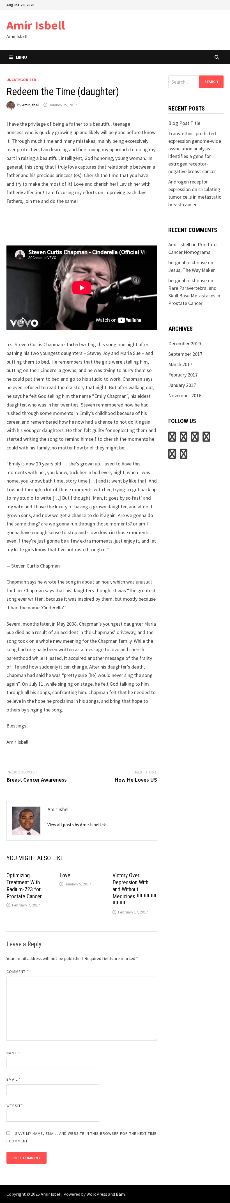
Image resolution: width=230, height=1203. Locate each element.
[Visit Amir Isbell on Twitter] (172, 438)
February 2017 (183, 374)
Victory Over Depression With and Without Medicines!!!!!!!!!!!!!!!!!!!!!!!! (134, 889)
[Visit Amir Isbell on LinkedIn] (195, 438)
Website (14, 1105)
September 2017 (185, 354)
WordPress (96, 1194)
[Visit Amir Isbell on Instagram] (206, 438)
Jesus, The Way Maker (191, 270)
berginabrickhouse (187, 262)
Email (13, 1079)
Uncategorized (21, 79)
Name (13, 1052)
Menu (21, 57)
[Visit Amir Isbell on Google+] (172, 456)
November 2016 (184, 395)
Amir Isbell (35, 25)
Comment (17, 971)
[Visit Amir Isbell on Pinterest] (183, 438)
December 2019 (184, 343)
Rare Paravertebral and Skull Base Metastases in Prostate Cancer (194, 295)
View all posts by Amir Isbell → (76, 824)
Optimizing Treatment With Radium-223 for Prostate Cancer (24, 886)
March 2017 (180, 364)
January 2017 (182, 385)
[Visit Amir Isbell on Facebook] (183, 456)
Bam (120, 1194)
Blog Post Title (184, 123)
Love (64, 875)
